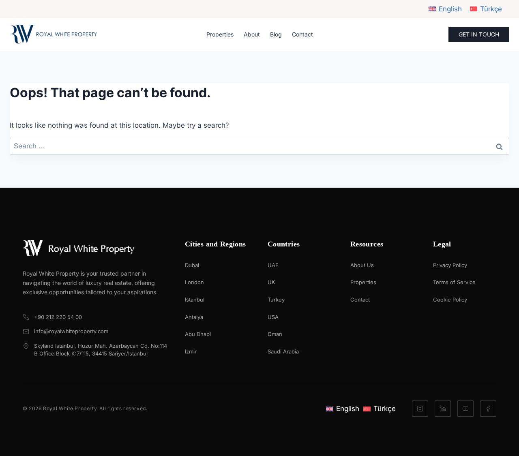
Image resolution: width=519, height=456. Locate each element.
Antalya (194, 317)
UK (271, 282)
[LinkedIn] (443, 408)
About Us (362, 265)
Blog (276, 34)
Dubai (192, 265)
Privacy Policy (450, 265)
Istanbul (194, 299)
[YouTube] (465, 408)
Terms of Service (454, 282)
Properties (220, 34)
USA (273, 317)
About (252, 34)
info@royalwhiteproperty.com (71, 331)
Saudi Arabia (283, 351)
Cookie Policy (450, 299)
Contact (302, 34)
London (194, 282)
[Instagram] (420, 408)
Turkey (276, 299)
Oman (275, 334)
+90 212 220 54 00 (58, 317)
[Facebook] (488, 408)
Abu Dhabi (198, 334)
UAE (273, 265)
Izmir (191, 351)
